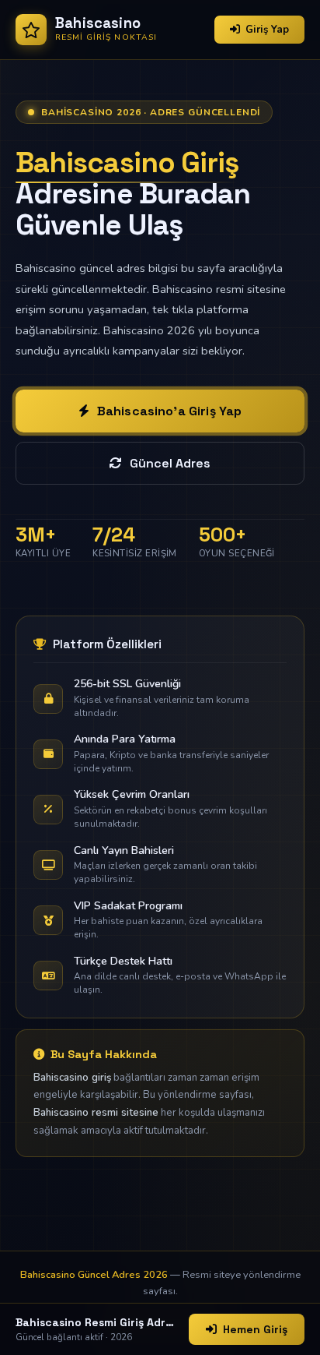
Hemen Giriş (255, 1329)
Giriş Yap (267, 30)
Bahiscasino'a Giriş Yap (169, 411)
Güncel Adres (170, 463)
